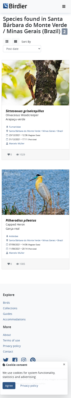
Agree (9, 385)
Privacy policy (12, 346)
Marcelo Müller (16, 143)
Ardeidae (13, 236)
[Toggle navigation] (64, 6)
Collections (10, 308)
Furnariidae (15, 126)
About (7, 335)
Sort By (26, 41)
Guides (7, 314)
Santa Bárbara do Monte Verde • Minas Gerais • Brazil (36, 130)
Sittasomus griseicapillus (25, 111)
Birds (6, 303)
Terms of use (11, 340)
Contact (8, 351)
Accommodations (14, 319)
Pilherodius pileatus (21, 220)
